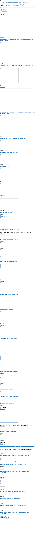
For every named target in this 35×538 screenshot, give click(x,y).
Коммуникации (4, 11)
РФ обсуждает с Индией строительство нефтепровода (10, 498)
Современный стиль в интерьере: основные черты (10, 229)
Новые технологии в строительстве (7, 403)
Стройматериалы (5, 12)
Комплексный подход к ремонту (6, 212)
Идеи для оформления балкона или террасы (9, 239)
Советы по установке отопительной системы (9, 422)
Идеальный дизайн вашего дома (6, 181)
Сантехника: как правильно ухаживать (8, 431)
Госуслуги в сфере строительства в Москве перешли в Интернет (12, 491)
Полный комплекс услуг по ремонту (7, 323)
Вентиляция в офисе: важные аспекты (7, 438)
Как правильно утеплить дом (6, 166)
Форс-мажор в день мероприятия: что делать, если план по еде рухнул (13, 5)
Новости (3, 13)
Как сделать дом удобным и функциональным (9, 254)
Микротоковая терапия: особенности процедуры (12, 138)
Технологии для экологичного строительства (9, 396)
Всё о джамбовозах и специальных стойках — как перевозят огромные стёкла (15, 455)
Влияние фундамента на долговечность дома (9, 152)
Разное (3, 14)
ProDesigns (7, 518)
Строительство (4, 9)
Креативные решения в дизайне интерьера (8, 353)
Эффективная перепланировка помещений (8, 338)
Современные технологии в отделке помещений (9, 197)
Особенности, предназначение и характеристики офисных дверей (13, 451)
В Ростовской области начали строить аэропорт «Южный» (12, 494)
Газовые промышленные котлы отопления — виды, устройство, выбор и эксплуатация (15, 4)
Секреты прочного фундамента (6, 389)
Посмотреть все (3, 216)
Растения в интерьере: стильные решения (8, 261)
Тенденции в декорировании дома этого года (9, 246)
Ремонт (3, 10)
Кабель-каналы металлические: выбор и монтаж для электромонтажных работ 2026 (15, 2)
